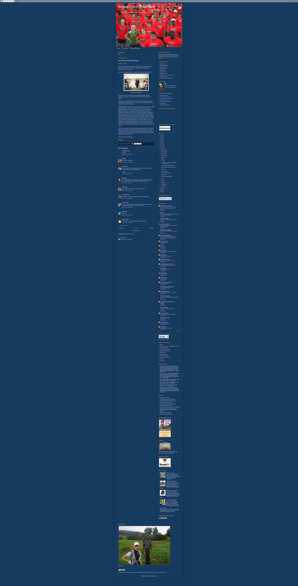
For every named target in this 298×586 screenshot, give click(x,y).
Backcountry (162, 352)
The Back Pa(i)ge (135, 48)
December (163, 150)
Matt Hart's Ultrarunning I (165, 349)
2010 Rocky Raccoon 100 (165, 97)
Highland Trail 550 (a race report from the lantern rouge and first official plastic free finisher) (168, 208)
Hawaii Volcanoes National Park (141, 106)
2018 (161, 137)
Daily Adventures (164, 241)
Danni (123, 211)
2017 (161, 139)
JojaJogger (124, 194)
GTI (122, 158)
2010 (161, 188)
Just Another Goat (164, 313)
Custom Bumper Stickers (164, 338)
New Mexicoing (163, 68)
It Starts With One (169, 57)
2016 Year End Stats (164, 274)
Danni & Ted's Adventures (166, 205)
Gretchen (124, 202)
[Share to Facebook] (139, 144)
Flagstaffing (162, 70)
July (162, 159)
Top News (163, 169)
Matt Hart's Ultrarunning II (165, 350)
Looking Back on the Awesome (166, 78)
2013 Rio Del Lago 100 (165, 104)
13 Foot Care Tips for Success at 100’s (167, 260)
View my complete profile (170, 87)
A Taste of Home (163, 71)
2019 (161, 135)
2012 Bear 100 (163, 103)
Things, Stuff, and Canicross (165, 256)
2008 (161, 191)
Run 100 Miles (163, 268)
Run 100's (162, 358)
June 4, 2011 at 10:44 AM (127, 215)
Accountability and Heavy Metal (167, 165)
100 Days (162, 304)
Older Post (151, 228)
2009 (161, 190)
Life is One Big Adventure (165, 323)
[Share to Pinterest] (140, 144)
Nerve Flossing (164, 170)
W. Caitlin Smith (163, 277)
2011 (161, 148)
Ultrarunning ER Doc (164, 291)
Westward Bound (163, 67)
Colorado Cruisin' (163, 73)
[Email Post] (132, 143)
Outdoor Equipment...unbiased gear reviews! (169, 346)
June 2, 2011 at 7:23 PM (127, 154)
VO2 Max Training (163, 347)
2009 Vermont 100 (164, 95)
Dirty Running (163, 250)
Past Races (125, 48)
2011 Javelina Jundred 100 (165, 101)
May (162, 178)
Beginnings (162, 63)
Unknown (124, 219)
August (162, 157)
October (163, 153)
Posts (161, 126)
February (163, 184)
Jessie (123, 187)
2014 (161, 143)
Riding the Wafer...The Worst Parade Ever (168, 251)
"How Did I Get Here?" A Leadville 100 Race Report (172, 482)
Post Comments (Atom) (129, 234)
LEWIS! (162, 245)
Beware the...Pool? (170, 473)
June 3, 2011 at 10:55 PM (127, 207)
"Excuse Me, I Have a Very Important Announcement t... (168, 163)
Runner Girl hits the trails (165, 282)
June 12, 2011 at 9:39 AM (127, 222)
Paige (123, 178)
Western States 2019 (164, 242)
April (162, 180)
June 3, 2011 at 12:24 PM (127, 190)
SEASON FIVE (163, 273)
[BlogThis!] (136, 144)
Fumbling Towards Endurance (166, 264)
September (163, 155)
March (162, 182)
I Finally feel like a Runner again (166, 328)
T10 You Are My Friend (166, 172)
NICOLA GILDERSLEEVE (165, 235)
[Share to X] (138, 144)
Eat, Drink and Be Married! (166, 176)
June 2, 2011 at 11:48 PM (127, 162)
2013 (161, 144)
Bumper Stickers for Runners (165, 334)
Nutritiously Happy (164, 218)
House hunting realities (164, 283)
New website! (162, 318)
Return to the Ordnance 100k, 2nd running (168, 292)
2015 (161, 141)
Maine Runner (163, 255)
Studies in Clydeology (165, 295)
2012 (161, 146)
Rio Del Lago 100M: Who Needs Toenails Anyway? (171, 500)
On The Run (162, 326)
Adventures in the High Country (166, 75)
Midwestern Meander (164, 65)
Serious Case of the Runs (136, 6)
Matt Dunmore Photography (136, 92)
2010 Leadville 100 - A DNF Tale (166, 98)
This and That (164, 174)
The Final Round (163, 76)
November (163, 151)
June (162, 160)
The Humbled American (164, 269)
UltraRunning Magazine (165, 357)
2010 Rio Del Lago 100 (165, 100)
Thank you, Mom (163, 278)
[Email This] (135, 144)
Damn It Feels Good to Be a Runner (168, 167)
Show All (178, 330)
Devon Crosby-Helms (165, 317)
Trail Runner (162, 360)
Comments (162, 129)
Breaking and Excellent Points (167, 286)
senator (123, 166)
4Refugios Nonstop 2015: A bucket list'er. (168, 314)
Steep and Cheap (163, 354)
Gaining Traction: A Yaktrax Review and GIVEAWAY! (171, 491)
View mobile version (136, 230)
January (163, 185)
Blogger (154, 576)
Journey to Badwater (165, 224)
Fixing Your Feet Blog (165, 259)
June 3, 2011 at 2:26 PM (127, 198)
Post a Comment (123, 225)
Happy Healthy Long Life (165, 229)
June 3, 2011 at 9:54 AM (127, 182)
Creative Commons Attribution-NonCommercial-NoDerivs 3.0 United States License (148, 572)
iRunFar (162, 212)
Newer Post (121, 228)
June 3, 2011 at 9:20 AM (127, 173)
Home (118, 48)
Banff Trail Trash (164, 322)
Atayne (161, 344)
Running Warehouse (164, 355)
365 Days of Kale (164, 307)
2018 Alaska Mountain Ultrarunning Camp (168, 265)
